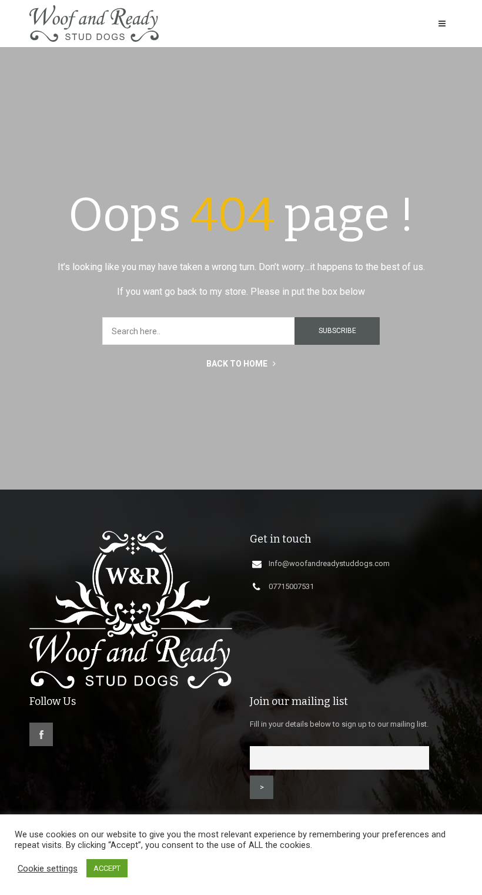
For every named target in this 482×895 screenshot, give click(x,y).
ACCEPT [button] (106, 868)
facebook (41, 734)
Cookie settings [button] (48, 868)
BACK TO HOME (237, 363)
